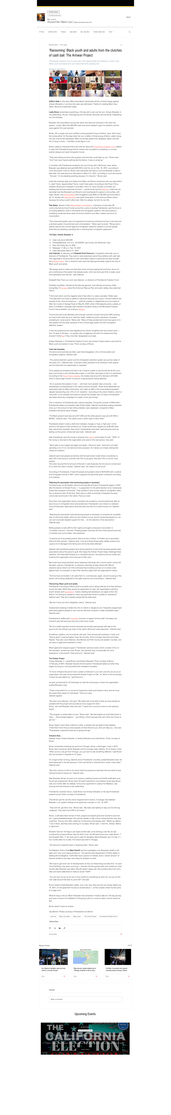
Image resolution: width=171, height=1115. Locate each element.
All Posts (41, 32)
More (110, 32)
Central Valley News (99, 32)
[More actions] (121, 45)
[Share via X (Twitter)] (55, 928)
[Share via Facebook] (50, 928)
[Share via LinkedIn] (60, 928)
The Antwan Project (90, 916)
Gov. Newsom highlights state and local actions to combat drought (53, 969)
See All (130, 945)
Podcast (63, 32)
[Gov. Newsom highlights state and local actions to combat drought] (53, 957)
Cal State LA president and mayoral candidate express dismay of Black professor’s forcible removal (116, 969)
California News (52, 32)
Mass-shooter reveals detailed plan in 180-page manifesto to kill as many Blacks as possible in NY (85, 969)
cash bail (53, 916)
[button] (59, 22)
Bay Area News (85, 32)
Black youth (77, 916)
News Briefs (73, 32)
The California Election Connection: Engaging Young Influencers (85, 1035)
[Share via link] (64, 928)
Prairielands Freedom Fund (108, 916)
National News (53, 921)
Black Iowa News (64, 916)
